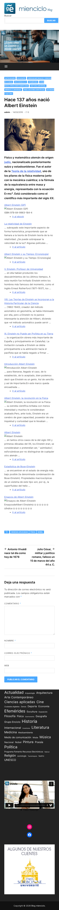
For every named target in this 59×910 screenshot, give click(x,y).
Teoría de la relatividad (26, 171)
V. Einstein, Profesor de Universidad (23, 269)
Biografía (21, 78)
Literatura (40, 727)
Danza (23, 707)
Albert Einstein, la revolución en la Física (26, 398)
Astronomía (10, 78)
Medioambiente (25, 732)
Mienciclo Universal (13, 89)
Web (6, 665)
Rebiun (47, 752)
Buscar (8, 15)
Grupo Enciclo (12, 721)
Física (32, 532)
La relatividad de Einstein (18, 223)
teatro (41, 756)
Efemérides (33, 82)
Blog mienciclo (38, 905)
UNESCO (10, 760)
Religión (10, 755)
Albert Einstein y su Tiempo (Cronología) (26, 254)
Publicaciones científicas (34, 89)
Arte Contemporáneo (18, 697)
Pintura (28, 742)
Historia (29, 721)
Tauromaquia (32, 756)
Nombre (10, 640)
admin (7, 112)
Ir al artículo (18, 246)
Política (10, 747)
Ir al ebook (18, 216)
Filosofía (9, 716)
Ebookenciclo (20, 82)
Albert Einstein (12, 432)
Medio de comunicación (17, 737)
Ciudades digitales (11, 707)
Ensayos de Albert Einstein (18, 497)
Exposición (43, 712)
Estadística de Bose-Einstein (19, 466)
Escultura (32, 711)
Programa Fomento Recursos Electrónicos (23, 751)
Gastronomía (29, 717)
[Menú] (6, 66)
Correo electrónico (18, 653)
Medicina (10, 732)
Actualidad (14, 692)
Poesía (39, 742)
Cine (40, 702)
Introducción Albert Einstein (19, 364)
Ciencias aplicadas (19, 532)
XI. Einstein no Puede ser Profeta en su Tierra (28, 333)
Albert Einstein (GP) (15, 204)
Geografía (41, 716)
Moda (35, 737)
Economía (43, 706)
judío (7, 162)
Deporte (32, 706)
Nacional (9, 742)
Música (45, 737)
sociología (21, 756)
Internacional (12, 727)
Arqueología (30, 693)
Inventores (26, 728)
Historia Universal (38, 86)
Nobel (40, 532)
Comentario (12, 603)
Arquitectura (44, 692)
